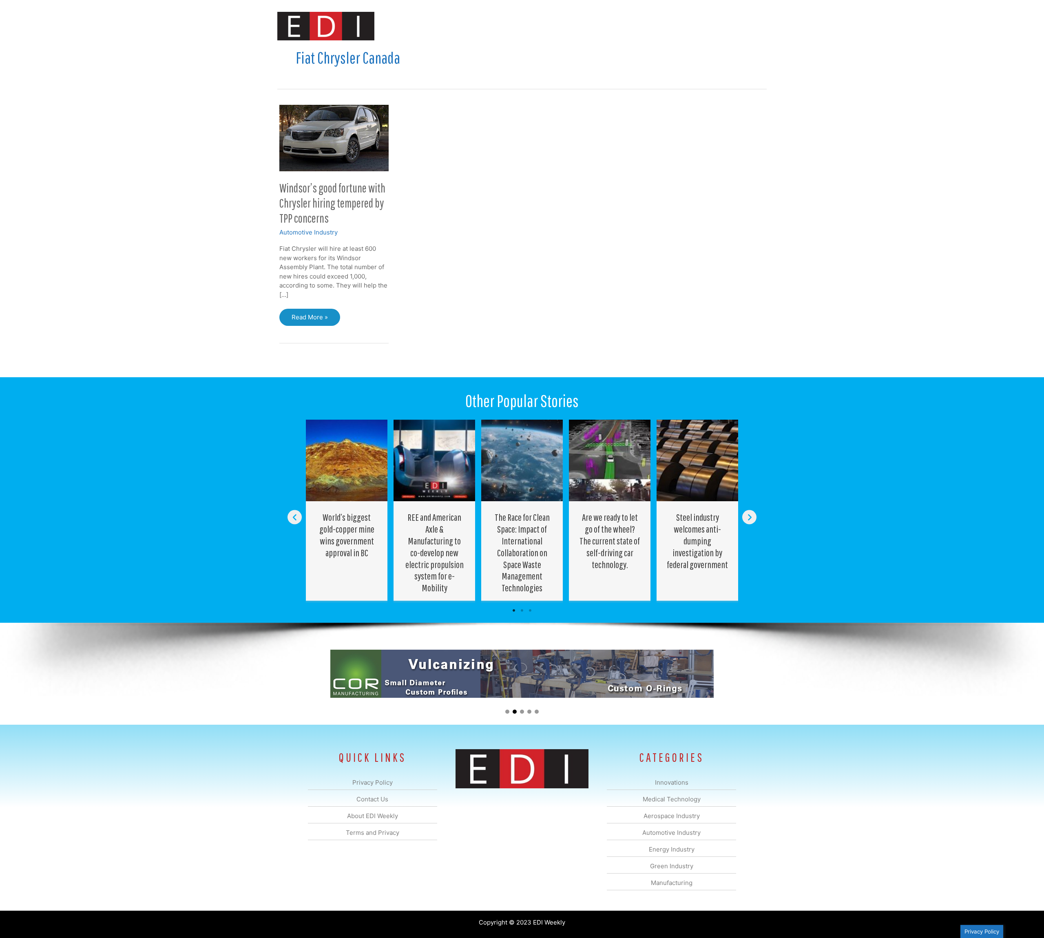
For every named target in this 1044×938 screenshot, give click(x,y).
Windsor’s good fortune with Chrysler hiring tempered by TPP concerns (332, 203)
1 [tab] (514, 610)
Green (611, 26)
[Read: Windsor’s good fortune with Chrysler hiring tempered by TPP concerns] (334, 137)
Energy (580, 26)
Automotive (542, 26)
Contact (723, 26)
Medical (464, 26)
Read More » (309, 319)
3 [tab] (530, 610)
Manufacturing (651, 26)
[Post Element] (347, 510)
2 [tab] (522, 610)
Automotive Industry (308, 232)
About (691, 26)
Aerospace (501, 26)
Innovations (426, 26)
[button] (754, 26)
